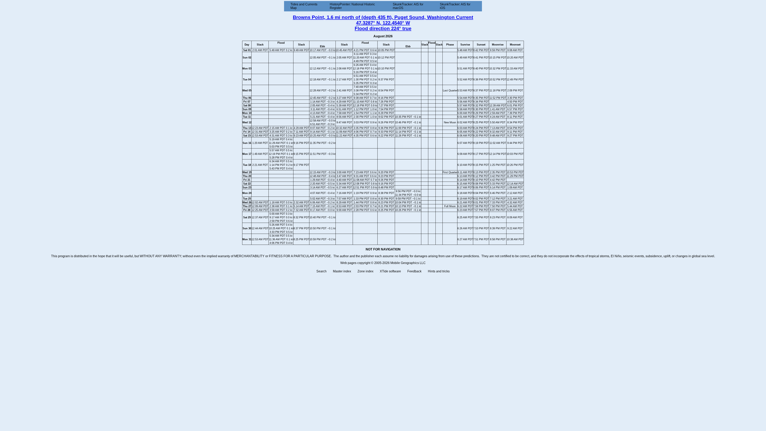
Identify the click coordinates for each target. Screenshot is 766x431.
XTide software (390, 271)
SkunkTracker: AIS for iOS (455, 6)
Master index (342, 271)
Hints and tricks (439, 271)
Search (321, 271)
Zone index (365, 271)
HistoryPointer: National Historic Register (352, 6)
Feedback (414, 271)
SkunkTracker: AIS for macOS (408, 6)
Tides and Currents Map (303, 6)
